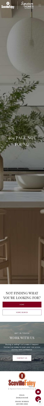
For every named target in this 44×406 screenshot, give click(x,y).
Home (22, 304)
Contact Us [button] (22, 358)
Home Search (22, 312)
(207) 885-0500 (22, 404)
